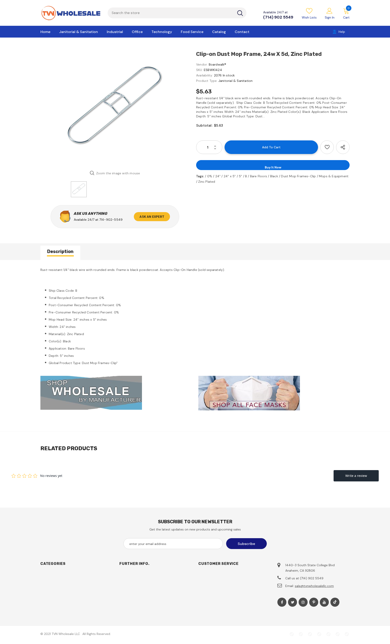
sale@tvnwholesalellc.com (314, 586)
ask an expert (151, 217)
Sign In (329, 17)
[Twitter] (292, 602)
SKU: (199, 70)
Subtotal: (204, 125)
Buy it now (273, 167)
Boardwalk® (217, 64)
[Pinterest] (313, 602)
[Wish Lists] (327, 147)
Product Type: (207, 81)
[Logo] (70, 13)
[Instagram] (303, 602)
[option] (114, 108)
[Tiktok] (334, 602)
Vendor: (202, 64)
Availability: (204, 75)
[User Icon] (329, 10)
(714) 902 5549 (278, 17)
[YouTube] (324, 602)
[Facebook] (281, 602)
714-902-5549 (111, 220)
